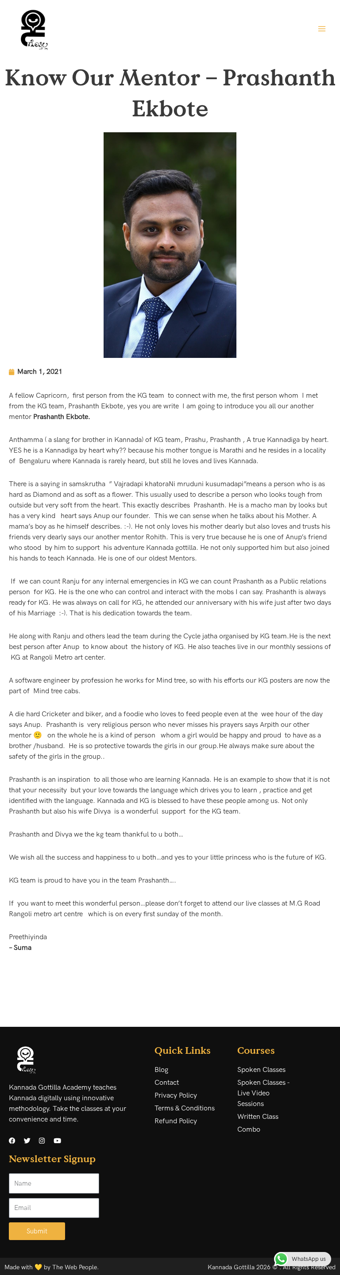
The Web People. (75, 1267)
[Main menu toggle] (322, 28)
